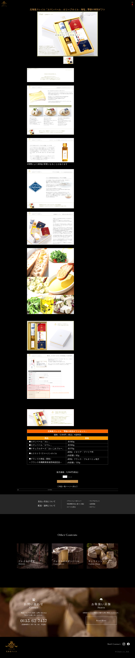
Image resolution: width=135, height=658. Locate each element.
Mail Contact (114, 644)
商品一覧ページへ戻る (67, 486)
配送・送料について (46, 505)
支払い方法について (47, 501)
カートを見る (71, 507)
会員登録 (92, 504)
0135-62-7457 (33, 621)
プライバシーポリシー (74, 501)
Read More (101, 621)
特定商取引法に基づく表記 (75, 504)
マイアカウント (95, 501)
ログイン (92, 507)
